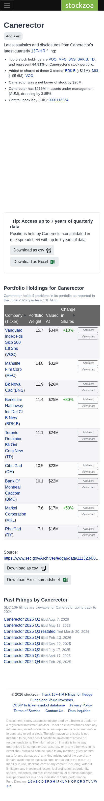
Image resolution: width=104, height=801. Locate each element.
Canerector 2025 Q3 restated (30, 631)
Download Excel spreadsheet (34, 580)
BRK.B (82, 59)
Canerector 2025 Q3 (22, 643)
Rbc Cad (13, 529)
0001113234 (58, 100)
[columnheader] (16, 315)
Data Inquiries (79, 711)
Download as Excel (30, 262)
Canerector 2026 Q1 (22, 625)
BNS (71, 59)
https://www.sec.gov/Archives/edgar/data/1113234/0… (52, 558)
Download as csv (28, 250)
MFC (62, 59)
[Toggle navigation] (7, 5)
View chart (88, 336)
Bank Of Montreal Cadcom (13, 487)
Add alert (13, 36)
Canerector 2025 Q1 (22, 655)
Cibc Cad (13, 466)
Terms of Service (27, 711)
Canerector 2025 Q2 (22, 649)
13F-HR (38, 51)
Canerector (24, 25)
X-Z (8, 786)
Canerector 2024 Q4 (22, 662)
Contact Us (54, 711)
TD (92, 59)
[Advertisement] (52, 158)
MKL (95, 71)
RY (9, 535)
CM (9, 472)
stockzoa (79, 5)
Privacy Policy (81, 705)
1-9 (30, 781)
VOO (53, 59)
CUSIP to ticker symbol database (39, 705)
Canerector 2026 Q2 (22, 619)
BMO (10, 499)
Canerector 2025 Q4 (22, 637)
